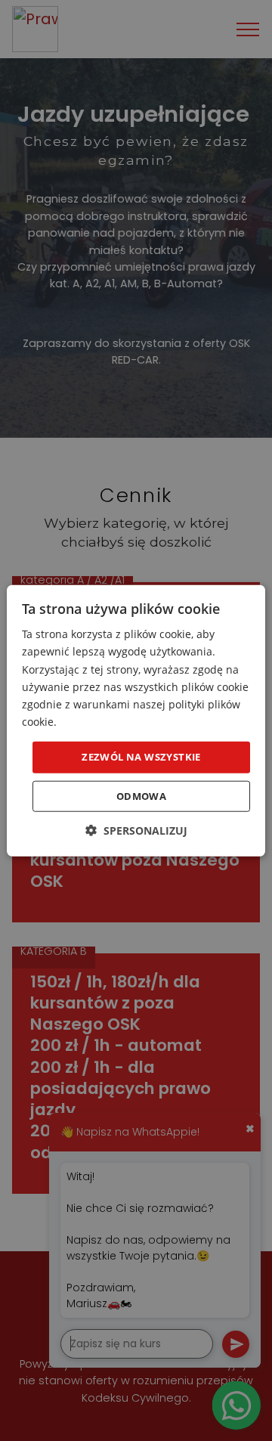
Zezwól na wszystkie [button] (141, 757)
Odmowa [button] (141, 795)
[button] (136, 830)
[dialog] (136, 721)
